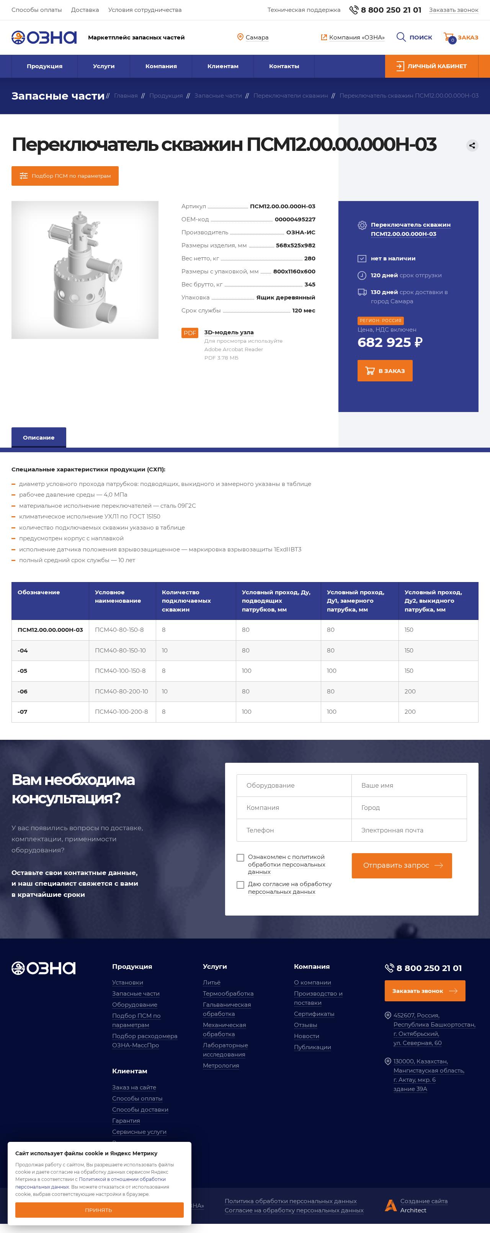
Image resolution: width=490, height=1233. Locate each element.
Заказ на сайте (134, 1087)
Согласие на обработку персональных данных (294, 1210)
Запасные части (136, 993)
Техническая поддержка (304, 9)
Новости (306, 1036)
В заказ (392, 370)
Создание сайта (424, 1201)
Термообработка (228, 993)
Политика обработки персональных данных (291, 1201)
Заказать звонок (454, 9)
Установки (127, 982)
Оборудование (134, 1004)
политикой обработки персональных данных (286, 864)
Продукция (44, 66)
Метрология (221, 1065)
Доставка (85, 9)
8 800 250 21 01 (391, 10)
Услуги (104, 66)
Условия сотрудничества (145, 9)
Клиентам (222, 66)
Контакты (284, 66)
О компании (312, 982)
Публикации (312, 1047)
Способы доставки (140, 1109)
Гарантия (126, 1120)
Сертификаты (314, 1013)
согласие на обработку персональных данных (290, 887)
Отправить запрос (396, 865)
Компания (161, 66)
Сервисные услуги (139, 1131)
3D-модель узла (229, 332)
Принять (98, 1210)
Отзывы (305, 1025)
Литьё (211, 982)
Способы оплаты (36, 9)
